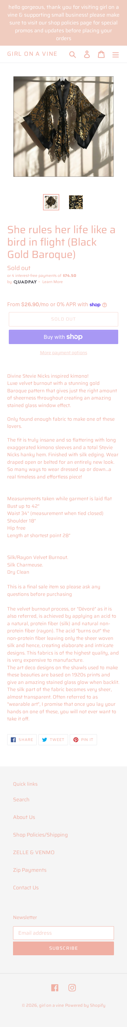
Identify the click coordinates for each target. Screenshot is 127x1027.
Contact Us (26, 888)
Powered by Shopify (85, 1005)
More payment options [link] (63, 352)
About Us (24, 817)
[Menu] (115, 54)
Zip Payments (30, 870)
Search (21, 799)
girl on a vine (32, 54)
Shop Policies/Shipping (40, 835)
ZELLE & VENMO (33, 852)
